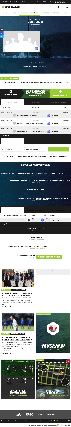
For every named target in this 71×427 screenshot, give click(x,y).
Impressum (3, 420)
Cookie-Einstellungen (55, 420)
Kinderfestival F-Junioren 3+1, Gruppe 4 (18, 173)
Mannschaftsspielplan (58, 102)
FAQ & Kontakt (45, 1)
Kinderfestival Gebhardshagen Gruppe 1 (53, 173)
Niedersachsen (39, 19)
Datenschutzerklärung (13, 420)
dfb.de (11, 1)
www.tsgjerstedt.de (26, 255)
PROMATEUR (5, 1)
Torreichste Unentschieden (35, 210)
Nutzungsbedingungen (25, 420)
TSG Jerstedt (35, 229)
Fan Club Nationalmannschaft (29, 1)
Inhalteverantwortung (44, 420)
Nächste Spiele (12, 102)
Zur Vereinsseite (35, 24)
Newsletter (52, 1)
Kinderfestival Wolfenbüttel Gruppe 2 (53, 180)
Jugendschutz (35, 420)
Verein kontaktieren (49, 257)
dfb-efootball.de (17, 1)
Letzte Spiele (36, 102)
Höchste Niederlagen (58, 210)
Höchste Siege (13, 210)
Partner (38, 1)
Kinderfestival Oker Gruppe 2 (22, 180)
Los (58, 149)
